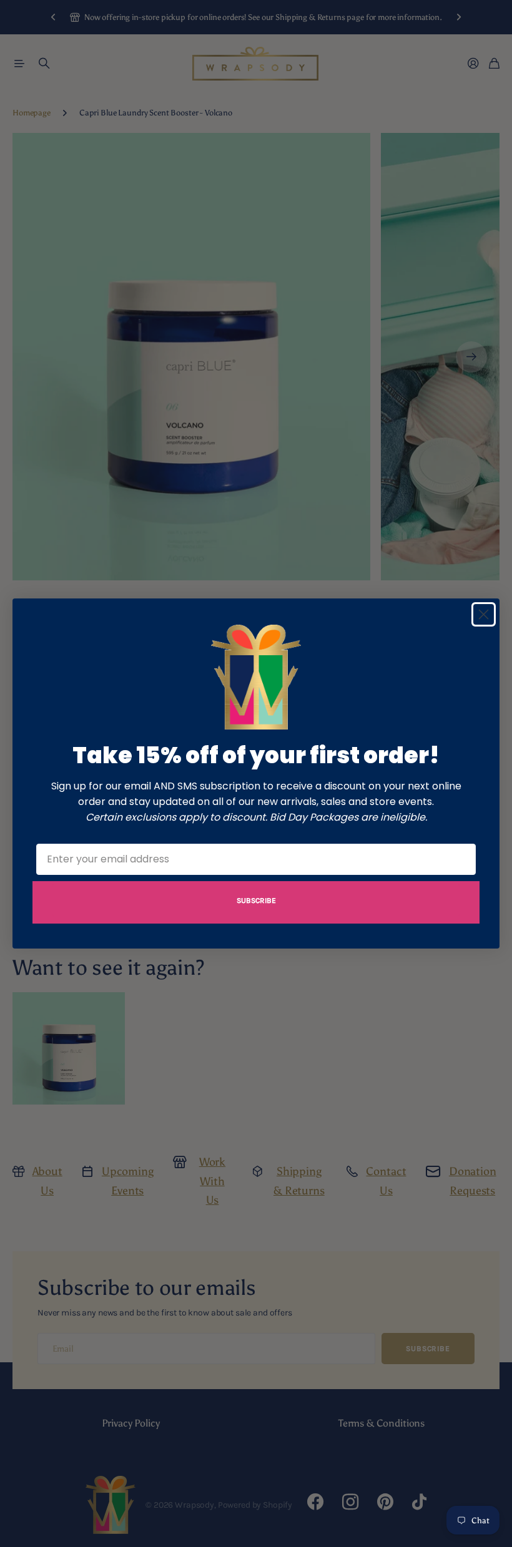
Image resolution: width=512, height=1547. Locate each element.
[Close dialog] (484, 614)
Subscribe (256, 900)
